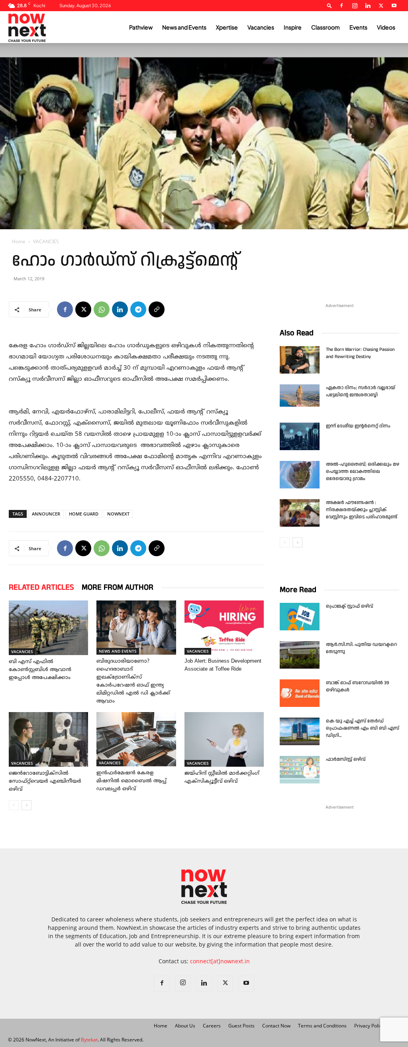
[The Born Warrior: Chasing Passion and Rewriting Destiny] (300, 360)
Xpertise (227, 27)
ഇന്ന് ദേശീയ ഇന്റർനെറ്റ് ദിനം (358, 426)
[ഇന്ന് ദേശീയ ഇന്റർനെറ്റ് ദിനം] (300, 436)
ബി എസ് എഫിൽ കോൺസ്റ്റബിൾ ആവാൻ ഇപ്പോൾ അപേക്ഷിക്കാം (40, 670)
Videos (386, 27)
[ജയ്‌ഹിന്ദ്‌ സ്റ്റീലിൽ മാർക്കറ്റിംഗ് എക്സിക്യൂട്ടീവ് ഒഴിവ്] (224, 739)
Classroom (325, 27)
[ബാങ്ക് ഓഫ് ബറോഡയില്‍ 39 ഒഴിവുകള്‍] (300, 693)
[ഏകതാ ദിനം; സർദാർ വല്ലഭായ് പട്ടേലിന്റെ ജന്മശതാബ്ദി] (300, 395)
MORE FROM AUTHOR (117, 587)
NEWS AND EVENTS (118, 651)
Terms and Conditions (322, 1025)
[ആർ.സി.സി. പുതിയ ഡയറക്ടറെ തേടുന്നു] (300, 655)
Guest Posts (241, 1025)
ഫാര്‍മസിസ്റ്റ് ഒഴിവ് (345, 759)
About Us (185, 1025)
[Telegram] (138, 309)
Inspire (293, 27)
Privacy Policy (369, 1025)
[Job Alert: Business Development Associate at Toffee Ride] (224, 627)
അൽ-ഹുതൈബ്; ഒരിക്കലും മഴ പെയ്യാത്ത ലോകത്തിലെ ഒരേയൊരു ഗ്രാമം (362, 471)
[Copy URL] (157, 309)
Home (19, 241)
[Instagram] (355, 5)
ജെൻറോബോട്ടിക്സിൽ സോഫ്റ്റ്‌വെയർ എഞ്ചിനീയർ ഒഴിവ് (45, 781)
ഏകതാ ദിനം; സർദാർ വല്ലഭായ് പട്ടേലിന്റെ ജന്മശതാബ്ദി (360, 391)
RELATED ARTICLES (41, 587)
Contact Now (276, 1025)
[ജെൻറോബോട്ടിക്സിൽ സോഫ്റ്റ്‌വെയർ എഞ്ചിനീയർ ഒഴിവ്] (48, 739)
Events (358, 27)
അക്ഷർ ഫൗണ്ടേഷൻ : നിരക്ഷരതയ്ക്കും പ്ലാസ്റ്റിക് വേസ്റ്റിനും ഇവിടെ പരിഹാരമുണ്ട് (361, 509)
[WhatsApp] (102, 309)
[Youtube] (394, 5)
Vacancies (260, 27)
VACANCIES (22, 651)
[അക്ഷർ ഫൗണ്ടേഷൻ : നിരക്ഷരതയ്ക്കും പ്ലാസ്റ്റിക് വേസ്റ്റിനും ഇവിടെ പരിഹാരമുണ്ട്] (300, 513)
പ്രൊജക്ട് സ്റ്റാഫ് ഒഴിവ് (349, 606)
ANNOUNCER (46, 514)
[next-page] (26, 805)
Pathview (141, 27)
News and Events (184, 27)
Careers (212, 1025)
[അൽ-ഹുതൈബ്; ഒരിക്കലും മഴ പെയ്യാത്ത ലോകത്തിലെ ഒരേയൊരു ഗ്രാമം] (300, 474)
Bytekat (89, 1039)
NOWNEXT (118, 514)
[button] (329, 5)
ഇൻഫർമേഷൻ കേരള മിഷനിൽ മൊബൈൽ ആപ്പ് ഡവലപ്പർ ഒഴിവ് (131, 781)
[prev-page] (14, 805)
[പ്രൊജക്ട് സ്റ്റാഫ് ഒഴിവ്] (300, 616)
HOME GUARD (83, 514)
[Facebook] (341, 5)
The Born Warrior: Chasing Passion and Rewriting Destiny (360, 353)
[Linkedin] (368, 5)
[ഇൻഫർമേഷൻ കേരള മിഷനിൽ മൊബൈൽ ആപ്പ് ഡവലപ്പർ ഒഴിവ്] (136, 739)
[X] (381, 5)
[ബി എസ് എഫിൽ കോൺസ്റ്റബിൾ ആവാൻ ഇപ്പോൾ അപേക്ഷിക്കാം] (48, 627)
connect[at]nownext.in (220, 961)
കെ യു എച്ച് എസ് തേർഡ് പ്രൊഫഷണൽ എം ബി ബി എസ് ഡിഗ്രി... (362, 728)
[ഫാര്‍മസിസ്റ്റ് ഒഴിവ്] (300, 769)
